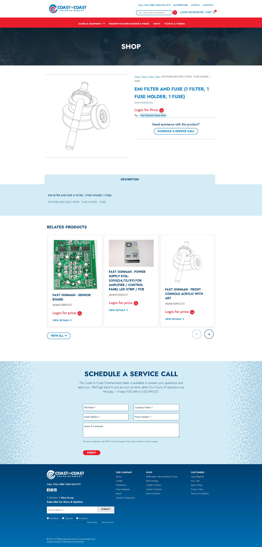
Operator (69, 518)
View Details (61, 320)
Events (195, 5)
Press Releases (123, 489)
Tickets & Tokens (174, 23)
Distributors (180, 5)
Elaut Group (67, 497)
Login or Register (191, 12)
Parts (156, 23)
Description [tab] (130, 179)
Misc (158, 76)
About (118, 476)
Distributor (54, 518)
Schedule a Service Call (176, 131)
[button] (209, 334)
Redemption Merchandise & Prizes (129, 23)
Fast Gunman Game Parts (153, 115)
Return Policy (197, 485)
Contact (208, 5)
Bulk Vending (152, 480)
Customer (83, 518)
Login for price (64, 312)
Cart (210, 12)
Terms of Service (146, 441)
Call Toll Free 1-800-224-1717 (154, 5)
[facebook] (48, 490)
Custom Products (154, 489)
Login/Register (197, 476)
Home (137, 76)
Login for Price (146, 109)
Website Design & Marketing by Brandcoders (65, 541)
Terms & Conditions (200, 493)
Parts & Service (153, 493)
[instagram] (51, 490)
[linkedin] (55, 490)
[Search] (175, 12)
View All (57, 336)
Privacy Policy (130, 441)
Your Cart (195, 480)
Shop (144, 76)
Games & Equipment (90, 23)
